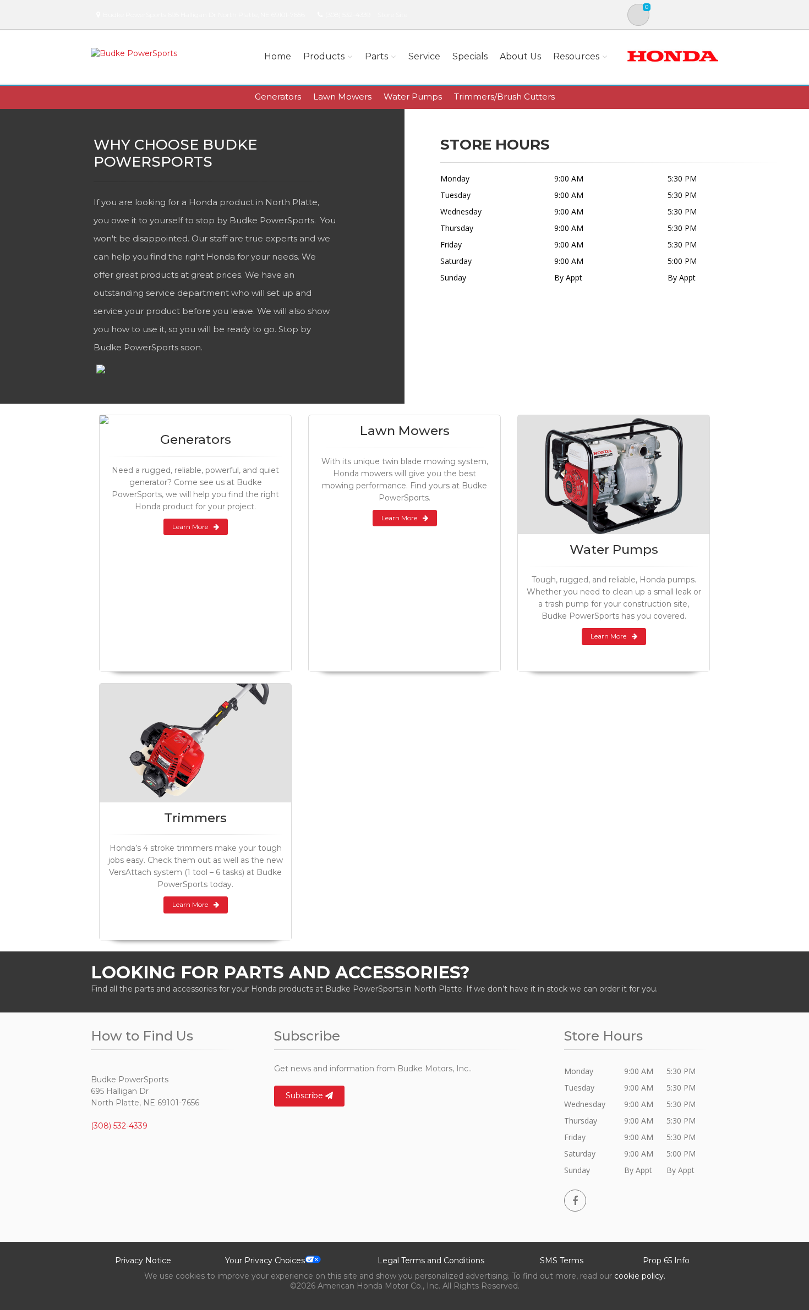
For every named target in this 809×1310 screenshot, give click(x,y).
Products (324, 56)
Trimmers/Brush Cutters (504, 96)
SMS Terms (561, 1260)
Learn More (190, 526)
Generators (278, 96)
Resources (576, 56)
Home (277, 56)
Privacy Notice (143, 1260)
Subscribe (305, 1095)
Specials (470, 56)
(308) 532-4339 (347, 14)
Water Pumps (413, 96)
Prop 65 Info (666, 1260)
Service (424, 56)
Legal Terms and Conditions (431, 1260)
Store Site (392, 14)
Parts (376, 56)
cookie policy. (639, 1276)
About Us (520, 56)
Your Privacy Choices (265, 1260)
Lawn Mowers (342, 96)
